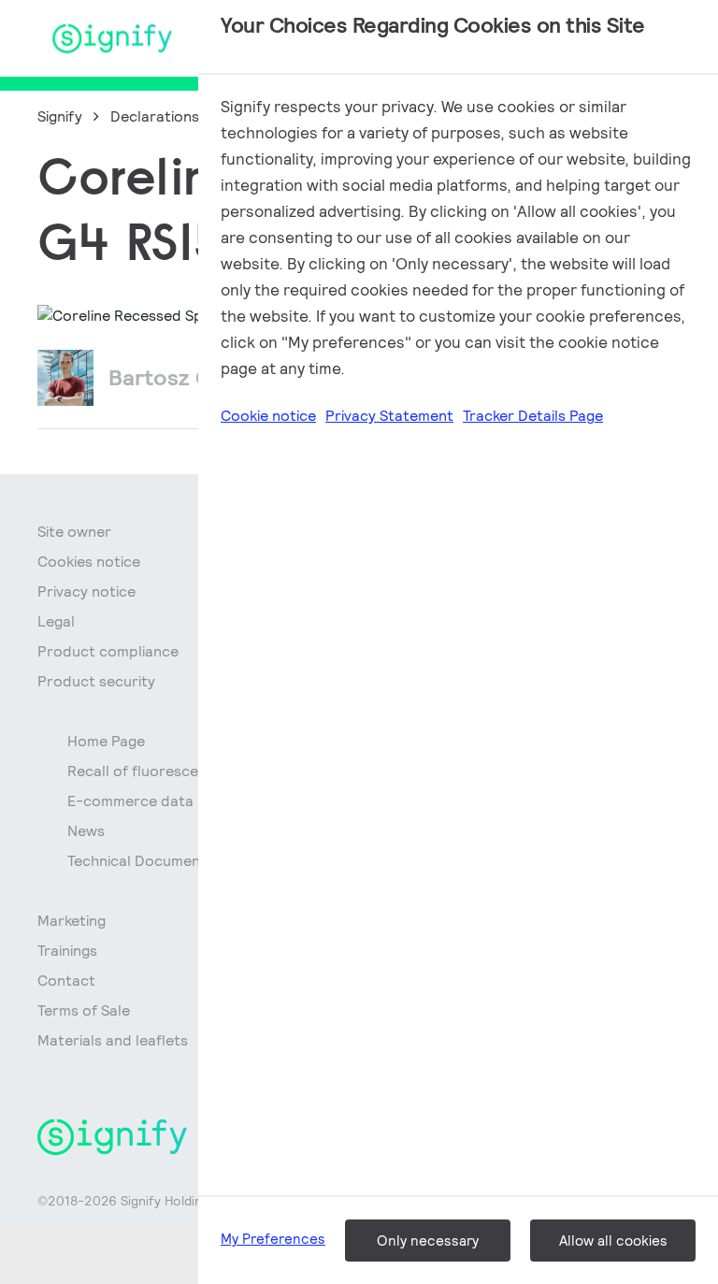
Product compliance (108, 651)
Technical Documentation (154, 861)
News (86, 831)
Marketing (71, 921)
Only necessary (428, 1240)
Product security (96, 681)
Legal (56, 621)
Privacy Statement (389, 416)
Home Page (106, 741)
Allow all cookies (613, 1240)
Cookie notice (268, 416)
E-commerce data (130, 801)
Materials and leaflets (112, 1040)
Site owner (74, 531)
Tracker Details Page (533, 416)
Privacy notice (86, 591)
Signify (59, 116)
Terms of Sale (83, 1010)
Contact (66, 980)
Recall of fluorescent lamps (162, 771)
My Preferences (273, 1239)
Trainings (67, 950)
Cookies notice (88, 561)
